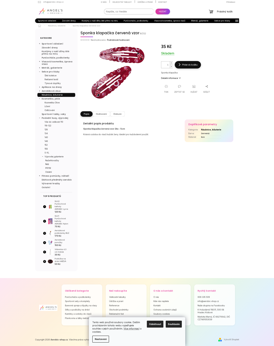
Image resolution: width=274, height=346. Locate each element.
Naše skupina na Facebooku (211, 305)
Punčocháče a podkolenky (78, 297)
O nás (104, 2)
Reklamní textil (51, 79)
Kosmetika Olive (52, 102)
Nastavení (101, 339)
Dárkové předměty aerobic (57, 179)
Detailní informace (169, 78)
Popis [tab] (86, 114)
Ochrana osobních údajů (165, 309)
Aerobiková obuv (51, 91)
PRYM (48, 168)
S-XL (47, 152)
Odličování (50, 110)
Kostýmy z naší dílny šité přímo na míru (55, 52)
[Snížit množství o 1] (171, 66)
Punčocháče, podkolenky (56, 57)
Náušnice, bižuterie (52, 94)
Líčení (47, 106)
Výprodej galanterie (54, 156)
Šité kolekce (51, 75)
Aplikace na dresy (52, 87)
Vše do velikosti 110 (54, 122)
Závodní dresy (50, 47)
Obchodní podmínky (118, 309)
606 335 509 (204, 297)
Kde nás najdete (161, 301)
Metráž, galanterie (52, 67)
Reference (114, 305)
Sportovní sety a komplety (77, 301)
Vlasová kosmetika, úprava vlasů (57, 62)
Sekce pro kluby (51, 71)
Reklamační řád (116, 314)
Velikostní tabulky (122, 2)
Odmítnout (155, 324)
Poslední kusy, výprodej (55, 118)
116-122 (48, 125)
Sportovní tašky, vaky (54, 114)
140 (46, 137)
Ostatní (48, 172)
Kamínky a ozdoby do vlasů (78, 314)
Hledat (163, 11)
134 (46, 133)
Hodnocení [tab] (101, 114)
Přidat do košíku (189, 64)
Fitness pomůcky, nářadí (55, 175)
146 (46, 141)
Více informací (131, 328)
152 (46, 145)
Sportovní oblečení (52, 43)
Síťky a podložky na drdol (77, 309)
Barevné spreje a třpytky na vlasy (81, 305)
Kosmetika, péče (51, 98)
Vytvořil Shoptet (231, 339)
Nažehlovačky (52, 160)
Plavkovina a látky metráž (77, 318)
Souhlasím (174, 324)
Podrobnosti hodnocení (118, 40)
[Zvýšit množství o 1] (171, 63)
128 (46, 129)
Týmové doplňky (53, 83)
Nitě (47, 164)
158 (46, 149)
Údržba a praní (145, 2)
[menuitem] (47, 20)
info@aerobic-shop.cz (208, 301)
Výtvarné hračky (51, 183)
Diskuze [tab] (117, 114)
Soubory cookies (161, 314)
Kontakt (162, 2)
